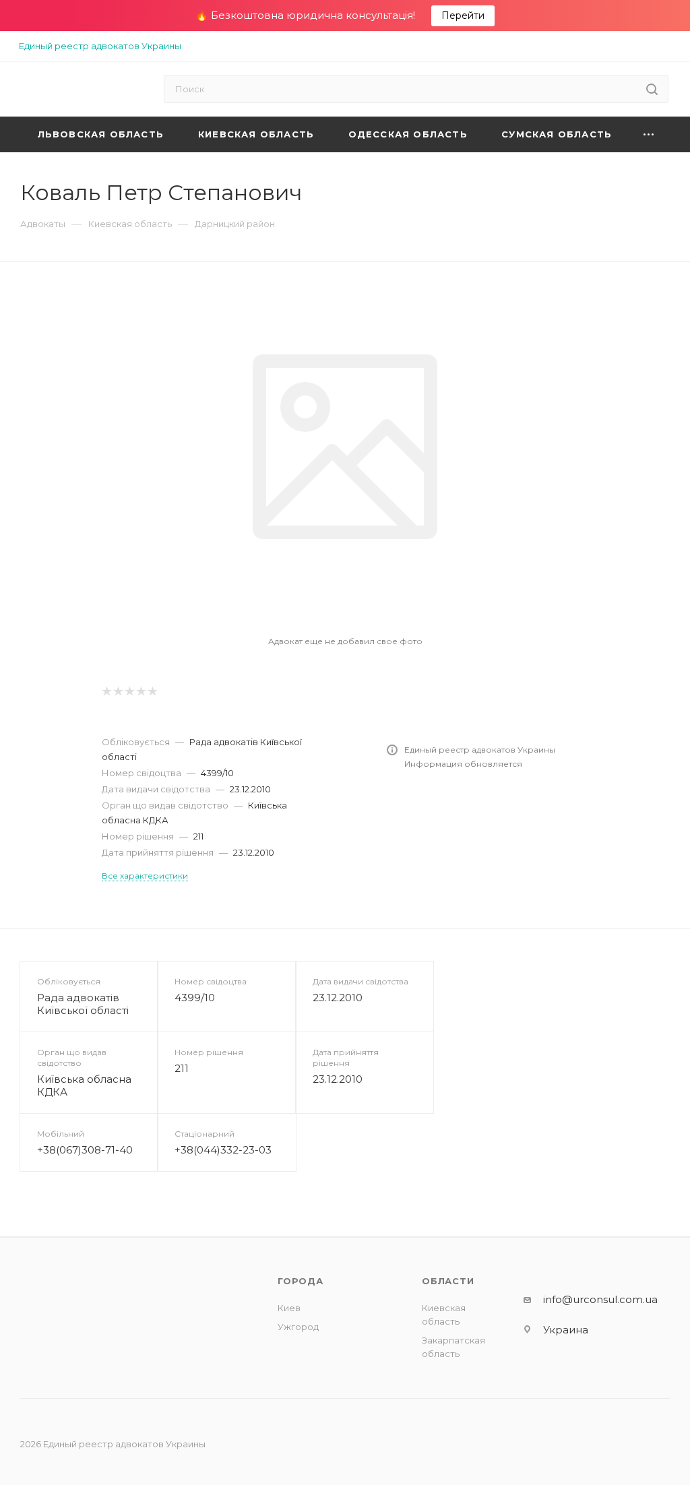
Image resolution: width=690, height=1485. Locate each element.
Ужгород (298, 1326)
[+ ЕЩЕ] (649, 134)
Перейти (462, 15)
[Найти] (651, 89)
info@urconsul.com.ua (600, 1299)
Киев (289, 1307)
